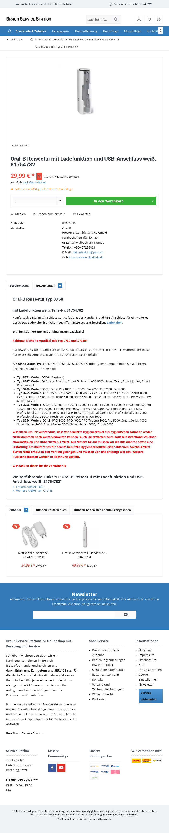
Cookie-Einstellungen (148, 677)
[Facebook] (52, 768)
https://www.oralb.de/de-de (86, 257)
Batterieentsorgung (105, 674)
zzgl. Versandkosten (34, 182)
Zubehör (18, 510)
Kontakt (97, 679)
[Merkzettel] (148, 19)
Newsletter (146, 684)
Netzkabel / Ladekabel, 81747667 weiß (33, 555)
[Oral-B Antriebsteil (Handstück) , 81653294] (84, 534)
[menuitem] (158, 19)
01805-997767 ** (22, 780)
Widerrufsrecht (102, 694)
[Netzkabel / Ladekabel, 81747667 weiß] (34, 534)
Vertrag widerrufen (148, 696)
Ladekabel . (115, 322)
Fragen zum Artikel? (50, 214)
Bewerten (83, 214)
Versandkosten (75, 811)
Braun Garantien (150, 670)
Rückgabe (99, 699)
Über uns (145, 650)
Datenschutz (147, 660)
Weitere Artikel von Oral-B (33, 490)
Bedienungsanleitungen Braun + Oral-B (108, 662)
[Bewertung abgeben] (84, 170)
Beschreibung (19, 285)
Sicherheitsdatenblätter (108, 670)
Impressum (146, 655)
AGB (141, 665)
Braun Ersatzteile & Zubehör (105, 652)
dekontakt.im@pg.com (88, 252)
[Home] (9, 31)
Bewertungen (48, 285)
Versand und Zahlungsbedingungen (107, 686)
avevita (107, 819)
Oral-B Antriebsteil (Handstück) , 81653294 (84, 555)
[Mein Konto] (139, 19)
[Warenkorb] (158, 19)
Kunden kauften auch (51, 510)
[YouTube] (61, 768)
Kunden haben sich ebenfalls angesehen (102, 510)
